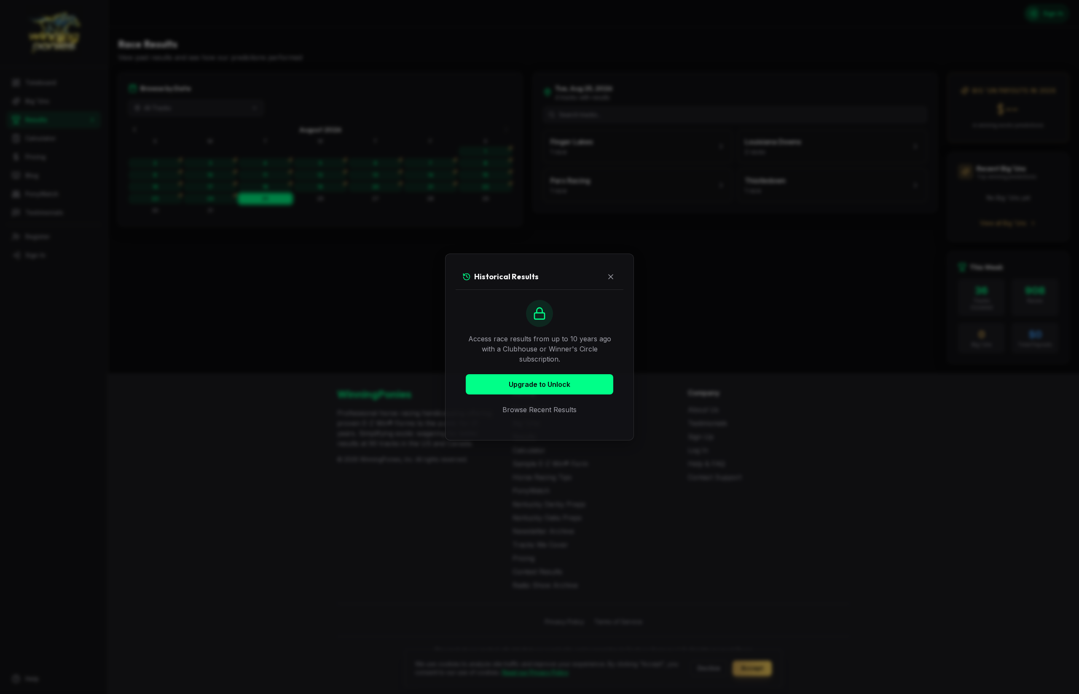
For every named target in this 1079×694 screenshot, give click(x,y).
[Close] (611, 277)
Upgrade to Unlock (539, 384)
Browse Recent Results (539, 409)
